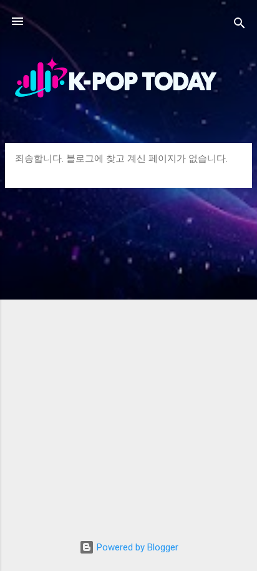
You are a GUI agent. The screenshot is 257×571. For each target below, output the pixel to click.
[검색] (239, 25)
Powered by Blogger (136, 547)
